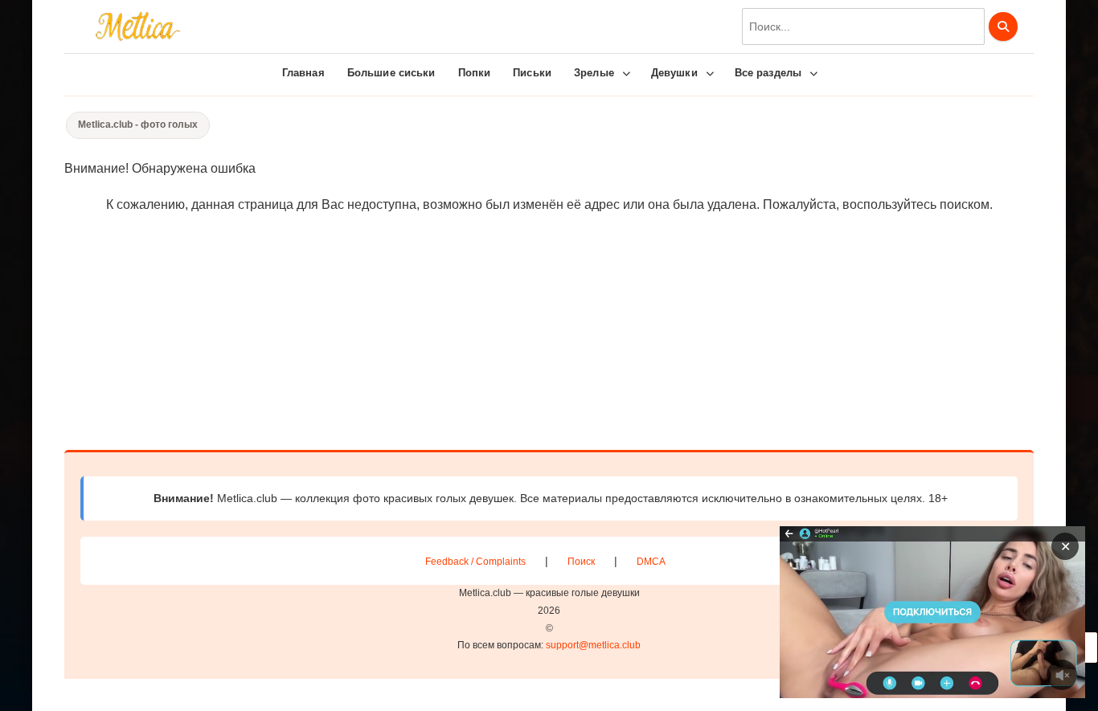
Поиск (581, 561)
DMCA (651, 561)
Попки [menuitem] (474, 73)
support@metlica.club (593, 645)
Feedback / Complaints (475, 561)
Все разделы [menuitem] (768, 73)
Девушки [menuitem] (674, 73)
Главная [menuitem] (303, 73)
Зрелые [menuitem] (594, 73)
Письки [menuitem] (532, 73)
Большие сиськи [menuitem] (391, 73)
